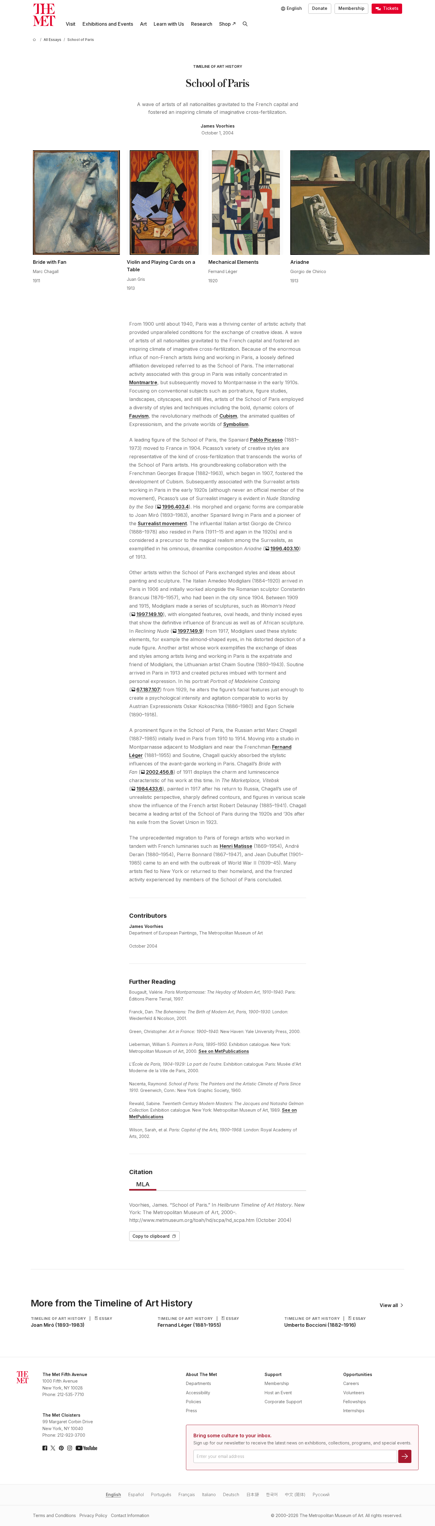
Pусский (321, 1494)
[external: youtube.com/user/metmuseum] (86, 1448)
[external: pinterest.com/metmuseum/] (61, 1448)
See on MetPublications (224, 1051)
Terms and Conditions (54, 1515)
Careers (351, 1383)
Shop (225, 24)
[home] (35, 39)
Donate (319, 8)
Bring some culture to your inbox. (232, 1435)
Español (136, 1494)
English (113, 1494)
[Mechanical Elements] (245, 202)
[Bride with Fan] (76, 202)
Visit (70, 24)
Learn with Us (169, 24)
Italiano (209, 1494)
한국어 (272, 1494)
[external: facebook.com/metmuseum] (44, 1448)
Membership (351, 8)
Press (191, 1410)
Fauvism (139, 416)
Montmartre (143, 382)
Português (161, 1494)
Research (201, 24)
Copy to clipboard (151, 1236)
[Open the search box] (245, 24)
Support (273, 1374)
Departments (198, 1383)
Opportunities (357, 1374)
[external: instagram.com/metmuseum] (69, 1448)
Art (143, 24)
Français (186, 1494)
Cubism (228, 416)
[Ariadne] (360, 202)
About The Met (201, 1374)
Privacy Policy (93, 1515)
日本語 (252, 1494)
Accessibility (198, 1392)
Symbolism (235, 424)
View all (389, 1305)
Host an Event (278, 1392)
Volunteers (353, 1392)
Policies (193, 1401)
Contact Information (130, 1515)
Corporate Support (283, 1401)
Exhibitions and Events (108, 24)
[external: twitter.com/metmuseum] (53, 1448)
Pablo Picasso (266, 440)
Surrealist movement (162, 523)
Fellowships (354, 1401)
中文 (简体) (295, 1494)
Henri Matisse (236, 846)
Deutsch (231, 1494)
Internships (353, 1410)
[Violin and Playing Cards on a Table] (164, 202)
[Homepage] (44, 15)
